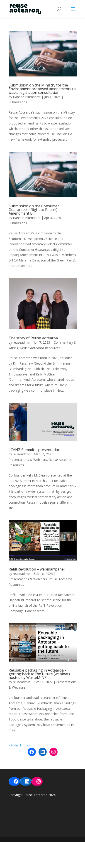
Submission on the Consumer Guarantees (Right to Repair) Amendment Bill (34, 209)
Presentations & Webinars (28, 459)
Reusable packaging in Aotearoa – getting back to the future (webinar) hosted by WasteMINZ (39, 674)
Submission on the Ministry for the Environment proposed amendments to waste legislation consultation (42, 89)
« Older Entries (19, 745)
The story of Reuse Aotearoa (33, 337)
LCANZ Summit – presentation (34, 449)
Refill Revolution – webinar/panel (37, 569)
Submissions (18, 102)
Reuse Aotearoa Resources (40, 348)
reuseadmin (21, 342)
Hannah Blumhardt (27, 97)
